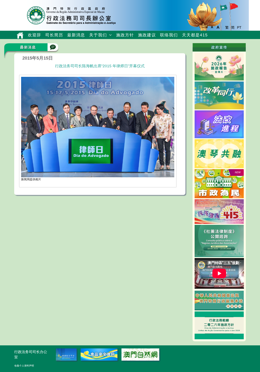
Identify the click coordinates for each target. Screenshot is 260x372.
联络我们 (169, 35)
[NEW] (219, 183)
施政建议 (147, 35)
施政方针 (125, 35)
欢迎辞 (34, 35)
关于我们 (98, 35)
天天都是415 (195, 35)
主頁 (20, 35)
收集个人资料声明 (24, 365)
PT (239, 27)
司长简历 (54, 35)
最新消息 (76, 35)
